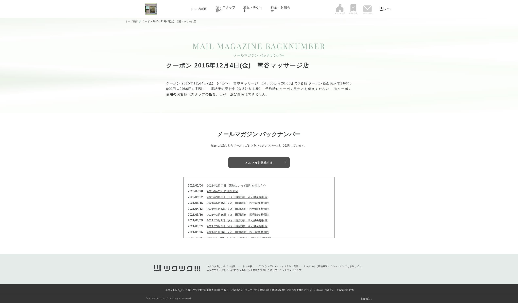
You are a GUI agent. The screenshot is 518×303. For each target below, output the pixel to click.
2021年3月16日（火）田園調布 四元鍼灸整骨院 (238, 214)
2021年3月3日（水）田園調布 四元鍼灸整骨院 (237, 226)
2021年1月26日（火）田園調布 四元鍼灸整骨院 (238, 232)
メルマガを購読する (259, 162)
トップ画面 (198, 9)
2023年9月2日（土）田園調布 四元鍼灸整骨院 (237, 197)
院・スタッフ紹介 (225, 9)
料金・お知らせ (280, 9)
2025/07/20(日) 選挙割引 (222, 191)
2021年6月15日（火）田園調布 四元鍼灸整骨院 (238, 203)
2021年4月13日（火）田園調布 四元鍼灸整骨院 (238, 208)
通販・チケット (253, 9)
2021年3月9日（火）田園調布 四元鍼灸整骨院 (237, 220)
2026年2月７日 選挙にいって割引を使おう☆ (238, 185)
